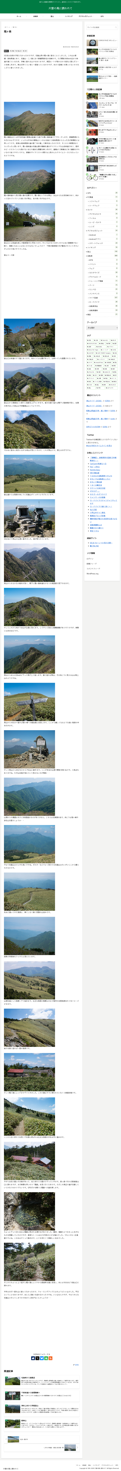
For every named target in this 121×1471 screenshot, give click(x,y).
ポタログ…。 (95, 491)
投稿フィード (92, 563)
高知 (26, 51)
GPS (116, 1465)
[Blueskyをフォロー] (42, 1358)
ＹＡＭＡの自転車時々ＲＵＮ (101, 476)
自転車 (84, 1465)
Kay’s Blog (94, 466)
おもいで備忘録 (96, 482)
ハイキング (96, 1465)
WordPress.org (92, 573)
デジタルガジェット (107, 1465)
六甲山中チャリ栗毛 (97, 512)
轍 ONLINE (94, 546)
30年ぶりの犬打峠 (93, 427)
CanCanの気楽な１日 (98, 463)
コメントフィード (93, 568)
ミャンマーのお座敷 (97, 497)
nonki (112, 419)
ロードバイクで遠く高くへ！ (101, 506)
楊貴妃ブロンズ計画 (97, 516)
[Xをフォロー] (37, 1358)
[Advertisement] (42, 38)
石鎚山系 (19, 51)
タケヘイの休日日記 (97, 488)
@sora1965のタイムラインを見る (99, 445)
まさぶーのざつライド (98, 494)
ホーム (78, 1465)
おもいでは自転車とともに (100, 479)
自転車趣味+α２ (96, 525)
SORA (107, 401)
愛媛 (13, 51)
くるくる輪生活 (96, 485)
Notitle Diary (95, 470)
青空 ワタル (94, 531)
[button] (116, 27)
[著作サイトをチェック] (33, 1358)
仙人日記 (93, 509)
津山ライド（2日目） (94, 401)
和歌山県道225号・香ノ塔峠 (97, 410)
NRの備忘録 (94, 473)
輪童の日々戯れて (97, 528)
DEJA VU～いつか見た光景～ (101, 543)
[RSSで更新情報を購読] (50, 1358)
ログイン (90, 559)
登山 (7, 51)
